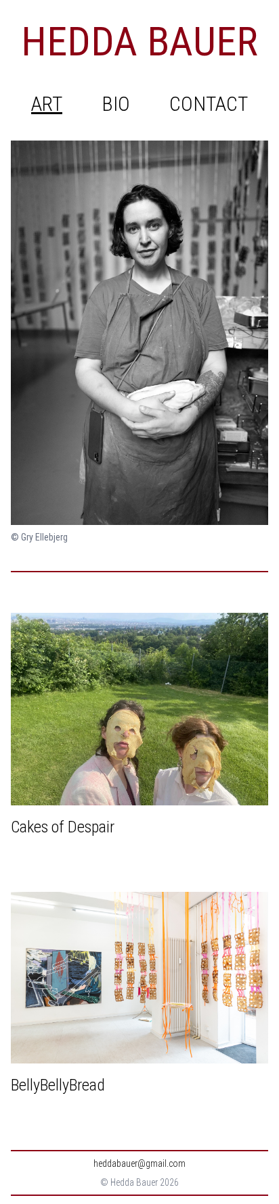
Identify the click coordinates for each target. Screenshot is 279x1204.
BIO (116, 104)
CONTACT (208, 104)
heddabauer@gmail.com (139, 1163)
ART (46, 104)
